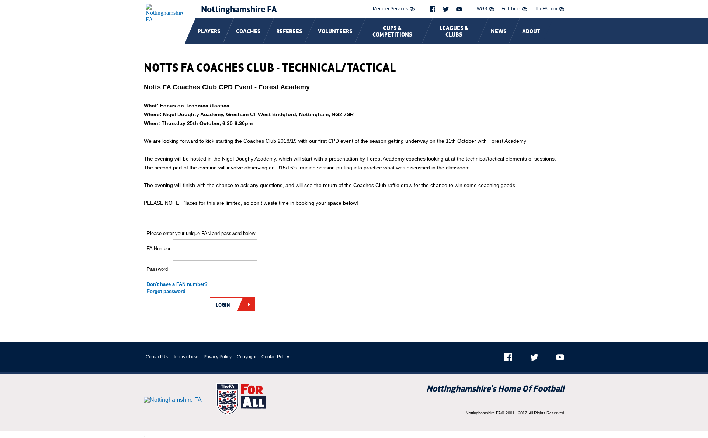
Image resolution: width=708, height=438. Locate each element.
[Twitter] (446, 9)
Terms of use (185, 356)
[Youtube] (459, 9)
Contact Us (157, 356)
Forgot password (166, 291)
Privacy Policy (218, 356)
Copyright (246, 356)
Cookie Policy (275, 356)
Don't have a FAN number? (177, 284)
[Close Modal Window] (144, 436)
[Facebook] (432, 9)
